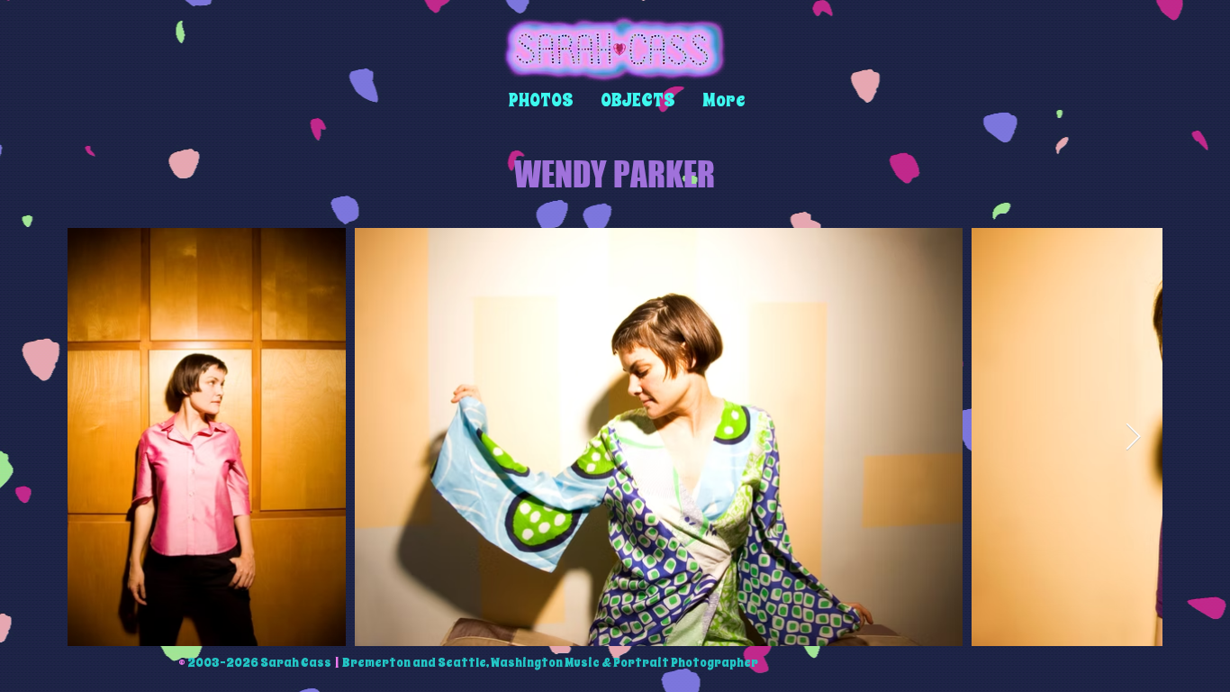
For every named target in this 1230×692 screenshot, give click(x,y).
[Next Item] (1133, 437)
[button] (541, 100)
